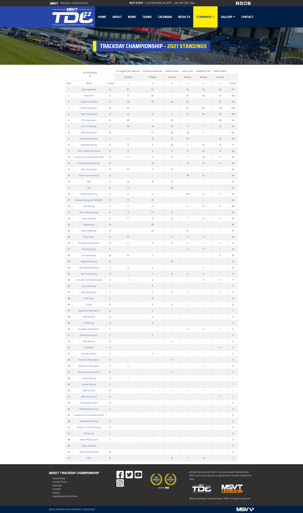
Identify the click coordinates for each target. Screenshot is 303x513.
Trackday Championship (74, 3)
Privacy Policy (59, 482)
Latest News (58, 478)
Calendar (57, 485)
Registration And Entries (65, 496)
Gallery (56, 492)
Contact (56, 489)
